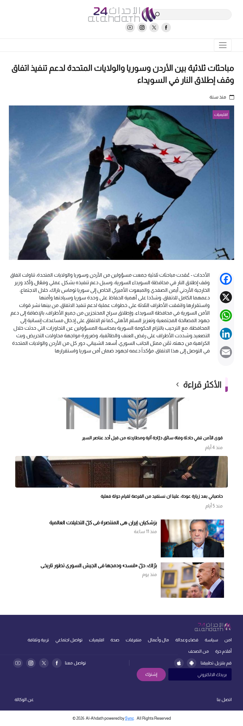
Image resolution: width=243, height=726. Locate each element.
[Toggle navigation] (223, 45)
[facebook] (166, 27)
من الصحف (198, 651)
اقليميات (96, 639)
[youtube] (130, 27)
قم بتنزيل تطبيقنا (216, 662)
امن (228, 639)
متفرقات (133, 639)
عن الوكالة (24, 699)
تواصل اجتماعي (69, 639)
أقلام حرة (223, 651)
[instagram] (142, 27)
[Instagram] (30, 663)
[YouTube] (17, 663)
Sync (129, 718)
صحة (114, 639)
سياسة (211, 639)
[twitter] (154, 27)
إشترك (151, 674)
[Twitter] (43, 663)
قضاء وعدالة (186, 639)
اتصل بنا (224, 699)
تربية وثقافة (38, 639)
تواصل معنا (75, 662)
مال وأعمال (158, 639)
